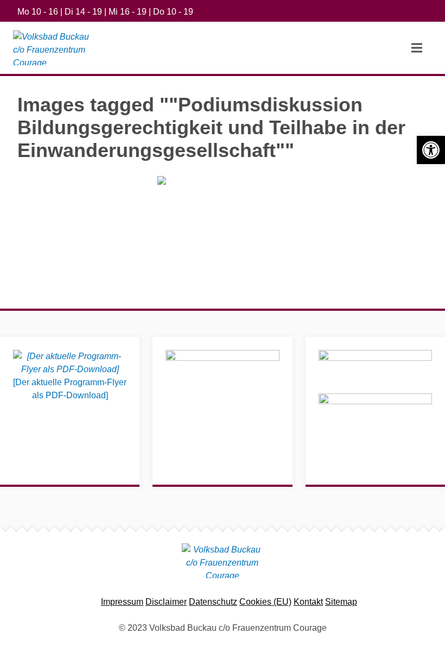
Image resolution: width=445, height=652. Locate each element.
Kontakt (308, 601)
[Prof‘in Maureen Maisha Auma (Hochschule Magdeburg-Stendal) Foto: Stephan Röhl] (222, 219)
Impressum (122, 601)
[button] (431, 150)
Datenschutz (213, 601)
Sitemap (341, 601)
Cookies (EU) (265, 601)
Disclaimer (166, 601)
